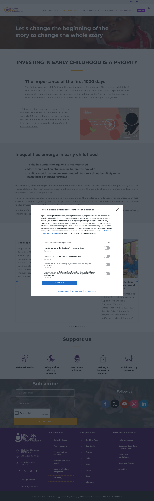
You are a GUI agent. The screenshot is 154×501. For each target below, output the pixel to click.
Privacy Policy (90, 291)
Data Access (77, 291)
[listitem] (77, 242)
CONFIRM (59, 283)
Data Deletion (63, 291)
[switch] (107, 248)
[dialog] (77, 250)
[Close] (118, 210)
